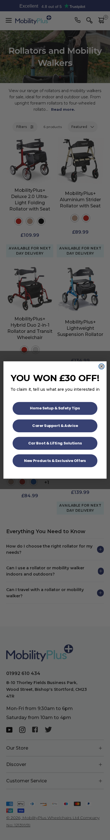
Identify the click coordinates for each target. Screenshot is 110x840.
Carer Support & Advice (55, 425)
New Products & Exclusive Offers (55, 460)
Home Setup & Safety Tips (55, 408)
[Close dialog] (101, 366)
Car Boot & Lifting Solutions (55, 443)
